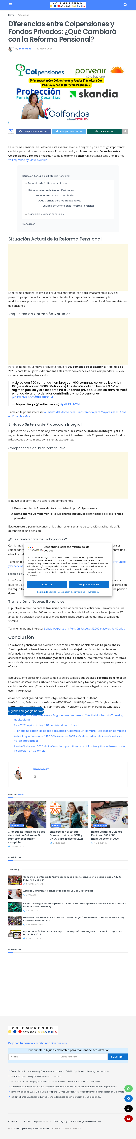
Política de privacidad (36, 1121)
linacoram (25, 48)
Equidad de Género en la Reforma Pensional (68, 205)
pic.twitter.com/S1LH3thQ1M (32, 397)
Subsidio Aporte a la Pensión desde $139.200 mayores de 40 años (84, 628)
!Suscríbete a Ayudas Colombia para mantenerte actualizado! (68, 1050)
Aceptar (47, 584)
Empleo (56, 825)
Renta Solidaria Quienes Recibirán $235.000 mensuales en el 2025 (106, 835)
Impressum (93, 592)
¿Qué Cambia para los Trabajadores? (59, 200)
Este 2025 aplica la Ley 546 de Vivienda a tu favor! (46, 725)
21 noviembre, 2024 (34, 884)
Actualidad (23, 15)
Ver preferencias (89, 584)
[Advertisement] (68, 267)
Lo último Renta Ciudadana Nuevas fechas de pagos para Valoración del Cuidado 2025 (56, 1096)
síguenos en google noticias (26, 711)
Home (11, 15)
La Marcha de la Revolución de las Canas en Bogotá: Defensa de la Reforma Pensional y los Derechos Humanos (74, 919)
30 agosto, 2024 (33, 938)
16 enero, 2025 (100, 843)
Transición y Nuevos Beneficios (46, 214)
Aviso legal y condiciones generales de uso (77, 1121)
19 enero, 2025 (58, 843)
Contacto (13, 1121)
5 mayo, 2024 (31, 895)
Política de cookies (46, 592)
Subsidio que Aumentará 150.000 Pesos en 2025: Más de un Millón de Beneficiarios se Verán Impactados (64, 1086)
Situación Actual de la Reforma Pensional (46, 176)
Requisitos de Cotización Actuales (47, 183)
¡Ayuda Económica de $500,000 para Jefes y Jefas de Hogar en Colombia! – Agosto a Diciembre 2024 (72, 933)
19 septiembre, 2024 (34, 924)
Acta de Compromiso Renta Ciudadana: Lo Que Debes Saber (58, 890)
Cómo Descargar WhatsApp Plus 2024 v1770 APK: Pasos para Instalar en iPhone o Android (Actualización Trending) (74, 905)
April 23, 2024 (70, 404)
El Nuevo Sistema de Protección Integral (51, 190)
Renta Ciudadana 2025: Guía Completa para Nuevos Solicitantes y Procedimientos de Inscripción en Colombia (67, 1091)
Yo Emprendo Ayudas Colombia (27, 160)
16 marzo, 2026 (17, 846)
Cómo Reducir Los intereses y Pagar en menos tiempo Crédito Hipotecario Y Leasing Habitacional (60, 1071)
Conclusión (28, 224)
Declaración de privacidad (71, 592)
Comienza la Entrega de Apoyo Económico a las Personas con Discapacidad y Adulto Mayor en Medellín (72, 878)
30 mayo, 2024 (44, 48)
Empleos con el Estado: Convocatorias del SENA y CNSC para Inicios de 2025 (66, 835)
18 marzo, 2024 (32, 911)
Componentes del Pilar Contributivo (53, 195)
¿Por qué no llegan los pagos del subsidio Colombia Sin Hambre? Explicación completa (70, 731)
